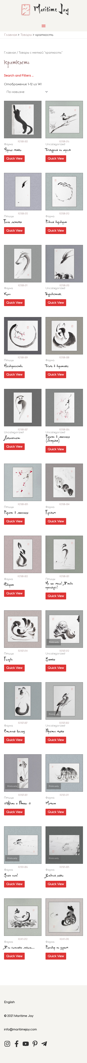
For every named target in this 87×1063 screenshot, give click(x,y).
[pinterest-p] (36, 1044)
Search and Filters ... (19, 75)
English (9, 1002)
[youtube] (26, 1044)
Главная (10, 52)
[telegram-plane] (45, 1044)
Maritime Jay (51, 9)
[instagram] (8, 1044)
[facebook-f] (17, 1044)
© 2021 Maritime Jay (18, 1015)
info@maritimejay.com (20, 1029)
